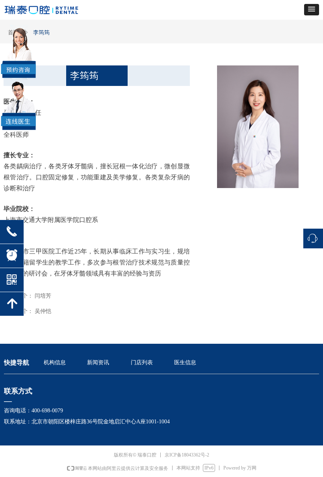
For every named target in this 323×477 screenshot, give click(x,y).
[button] (311, 9)
